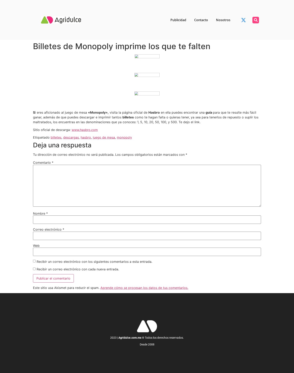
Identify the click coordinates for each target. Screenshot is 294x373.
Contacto (201, 20)
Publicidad (178, 20)
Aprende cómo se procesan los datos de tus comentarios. (144, 288)
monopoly (124, 137)
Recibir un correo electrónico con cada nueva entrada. (78, 269)
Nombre (40, 213)
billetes (56, 137)
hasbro (86, 137)
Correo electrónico (48, 229)
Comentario (43, 162)
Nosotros (223, 20)
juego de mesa (104, 137)
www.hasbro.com (85, 130)
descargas (71, 137)
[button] (255, 20)
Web (36, 245)
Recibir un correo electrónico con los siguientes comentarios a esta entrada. (94, 261)
